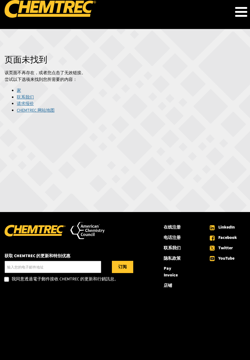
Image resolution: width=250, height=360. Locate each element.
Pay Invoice (171, 271)
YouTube (226, 258)
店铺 (168, 286)
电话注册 (172, 238)
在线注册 (172, 227)
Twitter (225, 248)
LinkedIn (226, 227)
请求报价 (25, 104)
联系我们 (25, 97)
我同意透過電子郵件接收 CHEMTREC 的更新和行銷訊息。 (65, 279)
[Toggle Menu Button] (241, 12)
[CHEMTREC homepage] (50, 16)
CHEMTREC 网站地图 (36, 110)
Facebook (227, 238)
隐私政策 (172, 258)
